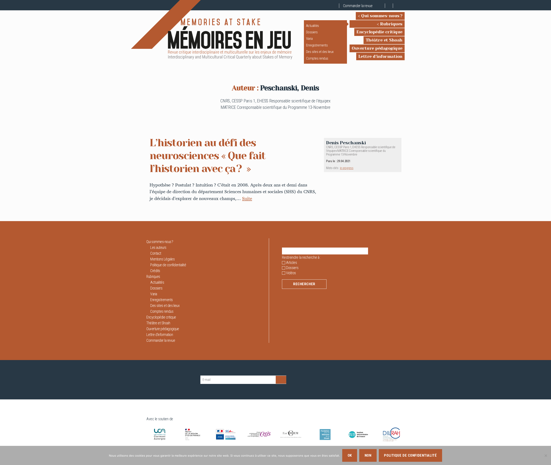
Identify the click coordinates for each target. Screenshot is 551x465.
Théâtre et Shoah (384, 40)
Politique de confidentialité (168, 265)
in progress (346, 168)
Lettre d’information (380, 56)
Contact (155, 253)
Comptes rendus (317, 58)
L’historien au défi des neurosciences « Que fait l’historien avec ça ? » (208, 156)
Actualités (312, 25)
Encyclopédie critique (379, 31)
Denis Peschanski (346, 142)
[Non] (545, 455)
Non (368, 455)
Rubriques (391, 24)
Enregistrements (317, 45)
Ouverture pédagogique (377, 48)
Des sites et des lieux (320, 51)
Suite (247, 198)
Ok (350, 455)
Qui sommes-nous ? (381, 15)
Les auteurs (158, 247)
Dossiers (312, 32)
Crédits (155, 270)
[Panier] (381, 5)
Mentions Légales (162, 259)
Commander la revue (358, 5)
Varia (309, 38)
